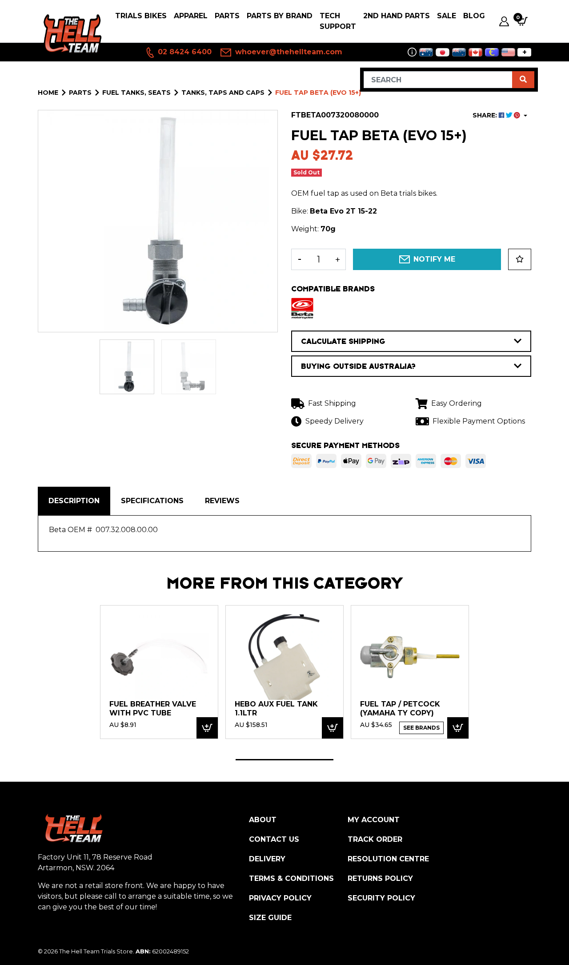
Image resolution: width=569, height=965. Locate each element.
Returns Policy (380, 878)
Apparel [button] (191, 16)
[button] (519, 259)
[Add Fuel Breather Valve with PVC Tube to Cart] (207, 728)
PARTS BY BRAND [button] (280, 16)
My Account (374, 820)
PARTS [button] (227, 16)
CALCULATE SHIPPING (343, 341)
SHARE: (486, 115)
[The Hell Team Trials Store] (71, 33)
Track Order (375, 839)
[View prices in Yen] (442, 52)
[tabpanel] (159, 671)
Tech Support (338, 21)
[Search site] (523, 79)
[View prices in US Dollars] (508, 52)
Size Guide (270, 917)
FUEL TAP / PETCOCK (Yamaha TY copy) (400, 708)
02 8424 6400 (184, 52)
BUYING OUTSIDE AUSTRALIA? (358, 366)
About (262, 820)
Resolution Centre (388, 859)
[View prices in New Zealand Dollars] (459, 52)
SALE (446, 16)
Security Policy (381, 898)
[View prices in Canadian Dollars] (475, 52)
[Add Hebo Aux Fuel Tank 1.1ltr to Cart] (332, 728)
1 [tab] (284, 759)
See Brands (421, 727)
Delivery (267, 859)
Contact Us (274, 839)
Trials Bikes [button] (141, 16)
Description (74, 501)
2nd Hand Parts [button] (396, 16)
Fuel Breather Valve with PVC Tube (152, 708)
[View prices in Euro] (492, 52)
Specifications (152, 501)
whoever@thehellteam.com (287, 52)
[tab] (74, 501)
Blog (474, 16)
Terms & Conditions (291, 878)
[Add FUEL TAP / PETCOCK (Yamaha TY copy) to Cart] (458, 728)
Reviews (222, 501)
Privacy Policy (280, 898)
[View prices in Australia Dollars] (426, 52)
